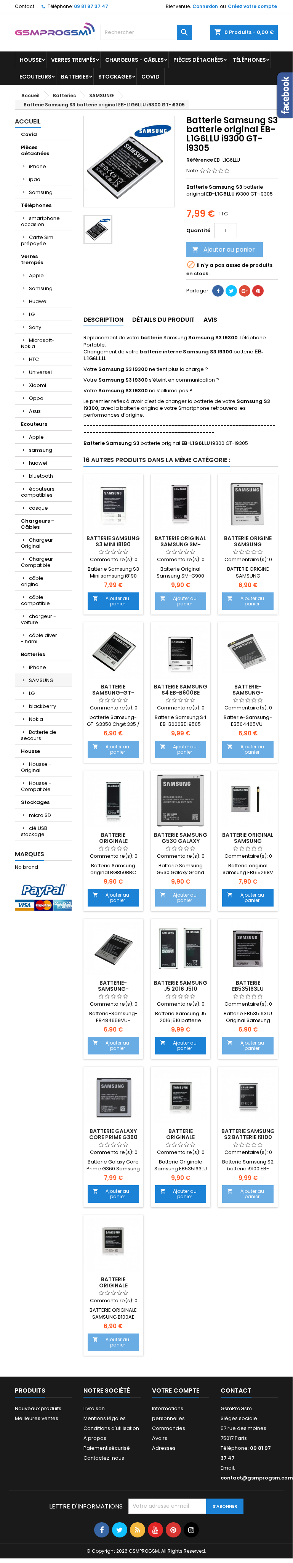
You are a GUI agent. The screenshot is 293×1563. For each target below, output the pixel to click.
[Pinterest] (258, 291)
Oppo (36, 398)
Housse (31, 60)
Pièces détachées (198, 60)
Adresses (164, 1448)
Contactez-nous (103, 1458)
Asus (35, 411)
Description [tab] (103, 319)
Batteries (75, 76)
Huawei (38, 301)
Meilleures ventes (36, 1418)
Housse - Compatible (36, 786)
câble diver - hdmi (39, 638)
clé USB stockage (34, 831)
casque (38, 508)
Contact (24, 6)
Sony (35, 327)
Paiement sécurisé (106, 1448)
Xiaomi (37, 385)
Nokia (36, 719)
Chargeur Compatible (37, 562)
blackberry (42, 706)
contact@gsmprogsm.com (257, 1477)
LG (32, 314)
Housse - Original (36, 767)
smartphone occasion (40, 221)
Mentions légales (104, 1418)
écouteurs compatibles (37, 492)
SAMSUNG (41, 680)
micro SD (40, 815)
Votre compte (175, 1390)
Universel (40, 372)
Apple (36, 275)
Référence (199, 160)
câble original (32, 581)
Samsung (41, 192)
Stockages (115, 76)
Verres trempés (73, 60)
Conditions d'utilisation (111, 1428)
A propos (94, 1438)
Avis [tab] (210, 319)
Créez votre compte (252, 6)
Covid (150, 76)
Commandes (168, 1428)
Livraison (94, 1408)
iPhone (37, 166)
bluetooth (41, 476)
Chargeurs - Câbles (134, 60)
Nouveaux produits (38, 1408)
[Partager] (218, 291)
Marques (29, 854)
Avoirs (159, 1438)
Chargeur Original (37, 543)
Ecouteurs (35, 76)
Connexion (205, 6)
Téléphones (249, 60)
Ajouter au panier (223, 249)
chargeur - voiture (38, 619)
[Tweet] (231, 291)
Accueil (28, 121)
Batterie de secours (38, 735)
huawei (38, 463)
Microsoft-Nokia (37, 343)
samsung (40, 450)
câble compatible (35, 600)
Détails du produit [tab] (163, 319)
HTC (34, 359)
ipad (34, 179)
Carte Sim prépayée (37, 240)
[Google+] (244, 291)
